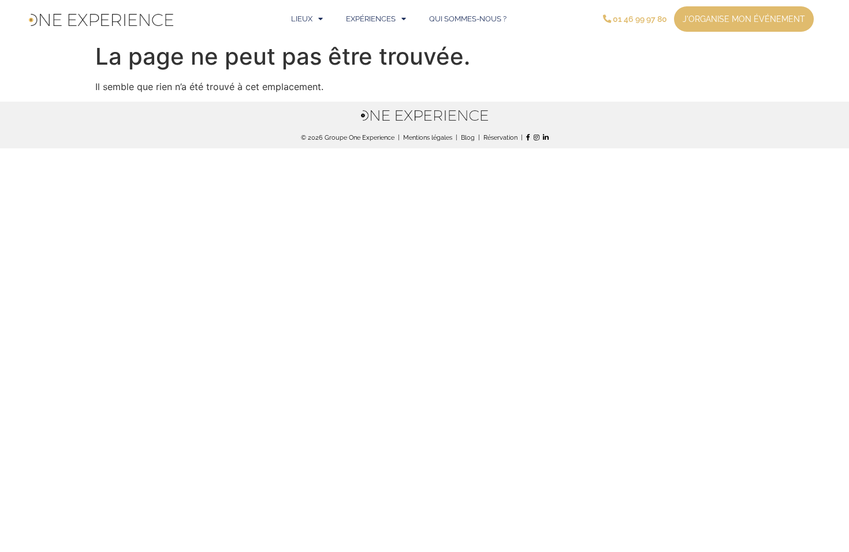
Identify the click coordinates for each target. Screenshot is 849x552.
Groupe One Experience (359, 137)
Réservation (500, 137)
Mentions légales (427, 137)
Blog (468, 137)
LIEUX (301, 18)
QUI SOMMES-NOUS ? (468, 18)
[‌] (546, 137)
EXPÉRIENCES (371, 18)
